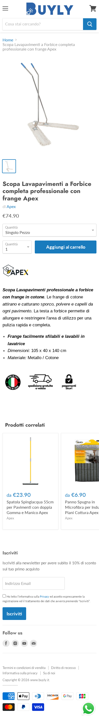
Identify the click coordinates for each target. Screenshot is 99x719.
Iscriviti (14, 613)
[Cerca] (89, 24)
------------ (10, 685)
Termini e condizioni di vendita (24, 668)
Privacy (44, 596)
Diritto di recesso (63, 668)
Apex (11, 206)
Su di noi (49, 673)
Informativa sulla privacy (20, 673)
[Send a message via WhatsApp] (88, 708)
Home (8, 40)
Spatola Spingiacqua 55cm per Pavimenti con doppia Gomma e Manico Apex (30, 507)
